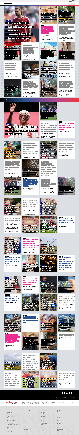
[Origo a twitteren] (64, 393)
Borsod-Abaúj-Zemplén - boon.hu (13, 414)
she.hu (58, 413)
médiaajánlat (72, 396)
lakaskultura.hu (43, 413)
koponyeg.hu (59, 420)
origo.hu (25, 421)
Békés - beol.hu (10, 413)
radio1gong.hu (60, 429)
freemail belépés (71, 3)
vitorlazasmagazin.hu (44, 423)
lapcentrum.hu (60, 423)
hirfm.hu (58, 430)
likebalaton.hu (43, 416)
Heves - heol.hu (10, 423)
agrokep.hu (26, 429)
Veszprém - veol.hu (27, 410)
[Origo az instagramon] (67, 393)
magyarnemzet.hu (27, 417)
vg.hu (25, 427)
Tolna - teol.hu (9, 431)
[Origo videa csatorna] (69, 393)
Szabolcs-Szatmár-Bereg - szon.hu (13, 430)
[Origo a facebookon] (62, 393)
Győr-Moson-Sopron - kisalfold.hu (13, 420)
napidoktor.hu (43, 417)
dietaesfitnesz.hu (44, 421)
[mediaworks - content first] (11, 402)
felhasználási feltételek (56, 396)
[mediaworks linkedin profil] (73, 403)
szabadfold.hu (26, 419)
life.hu (58, 411)
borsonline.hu (43, 431)
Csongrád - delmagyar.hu (11, 416)
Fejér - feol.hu (9, 419)
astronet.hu (43, 410)
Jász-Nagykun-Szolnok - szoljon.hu (13, 424)
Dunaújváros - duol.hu (11, 417)
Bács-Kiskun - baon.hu (11, 410)
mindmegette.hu (44, 419)
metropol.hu (59, 410)
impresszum (67, 396)
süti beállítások (63, 396)
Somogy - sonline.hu (11, 428)
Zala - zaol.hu (26, 411)
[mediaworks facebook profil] (70, 403)
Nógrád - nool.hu (10, 427)
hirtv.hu (25, 420)
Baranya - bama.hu (10, 412)
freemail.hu (59, 419)
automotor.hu (43, 412)
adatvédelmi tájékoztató (48, 396)
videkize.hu (43, 424)
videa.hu (59, 421)
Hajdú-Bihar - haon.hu (11, 421)
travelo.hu (42, 420)
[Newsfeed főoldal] (8, 393)
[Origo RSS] (71, 393)
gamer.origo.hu (43, 414)
